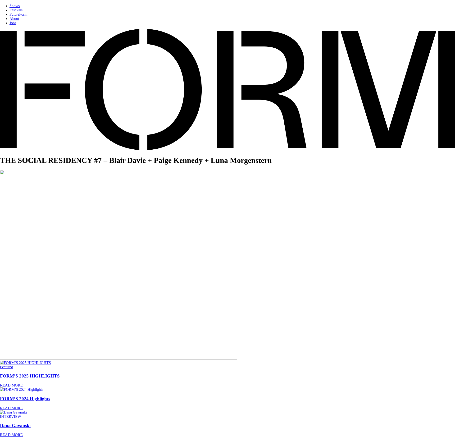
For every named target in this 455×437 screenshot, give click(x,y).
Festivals (16, 10)
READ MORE (11, 385)
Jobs (12, 23)
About (14, 19)
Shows (14, 6)
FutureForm (18, 14)
